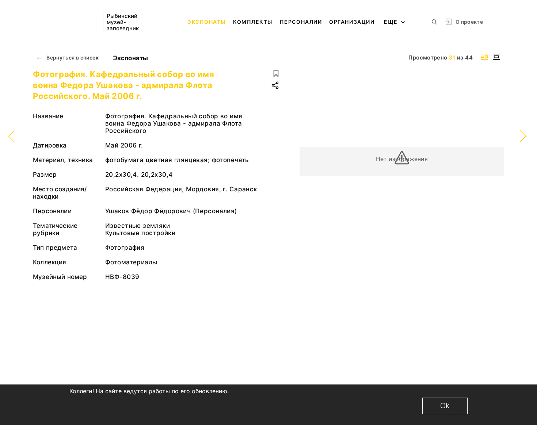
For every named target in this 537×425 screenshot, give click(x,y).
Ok (445, 405)
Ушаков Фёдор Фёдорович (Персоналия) (171, 211)
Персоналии (301, 22)
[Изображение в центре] (496, 57)
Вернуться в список (72, 57)
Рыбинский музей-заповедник (123, 22)
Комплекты (253, 22)
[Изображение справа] (484, 57)
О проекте (469, 22)
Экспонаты (206, 22)
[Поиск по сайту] (434, 22)
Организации (351, 22)
